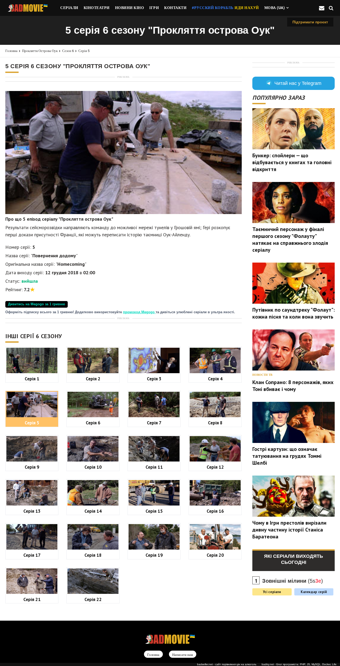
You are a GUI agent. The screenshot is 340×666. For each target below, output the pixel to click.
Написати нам (182, 654)
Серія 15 (154, 511)
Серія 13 (32, 511)
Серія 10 (93, 467)
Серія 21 (32, 599)
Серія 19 (154, 555)
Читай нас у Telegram (297, 83)
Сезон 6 (68, 51)
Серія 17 (32, 555)
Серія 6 (93, 423)
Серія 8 (215, 423)
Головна (11, 51)
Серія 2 (93, 379)
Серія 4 (215, 379)
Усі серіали (272, 592)
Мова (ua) (274, 8)
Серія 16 (215, 511)
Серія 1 (32, 379)
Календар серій (314, 592)
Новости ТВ (262, 375)
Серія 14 (93, 511)
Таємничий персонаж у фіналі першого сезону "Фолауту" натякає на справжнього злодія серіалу (290, 239)
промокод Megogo (139, 312)
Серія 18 (93, 555)
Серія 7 (154, 423)
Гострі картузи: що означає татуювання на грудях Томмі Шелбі (286, 456)
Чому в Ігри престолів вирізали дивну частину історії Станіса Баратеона (289, 529)
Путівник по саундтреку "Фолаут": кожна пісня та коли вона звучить (293, 313)
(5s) (292, 581)
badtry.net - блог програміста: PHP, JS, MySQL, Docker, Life (299, 664)
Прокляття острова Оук (40, 51)
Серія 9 (32, 467)
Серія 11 (154, 467)
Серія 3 (154, 379)
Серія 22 (93, 599)
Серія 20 (215, 555)
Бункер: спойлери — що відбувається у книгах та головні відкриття (292, 162)
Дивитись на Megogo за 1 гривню (36, 304)
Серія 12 (215, 467)
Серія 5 (84, 51)
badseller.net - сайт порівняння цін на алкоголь (226, 664)
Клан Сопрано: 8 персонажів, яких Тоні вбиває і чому (293, 386)
